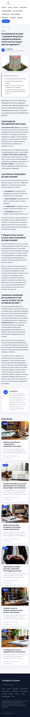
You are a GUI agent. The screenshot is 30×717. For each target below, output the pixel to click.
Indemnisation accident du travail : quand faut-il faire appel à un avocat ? (12, 569)
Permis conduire (18, 11)
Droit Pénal (23, 7)
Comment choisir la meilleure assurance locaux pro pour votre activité (13, 610)
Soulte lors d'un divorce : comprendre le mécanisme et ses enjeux (12, 444)
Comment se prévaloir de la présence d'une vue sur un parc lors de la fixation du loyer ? (15, 91)
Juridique (12, 17)
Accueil (4, 7)
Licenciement (6, 14)
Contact (5, 21)
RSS (13, 696)
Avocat (10, 7)
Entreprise (5, 17)
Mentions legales (6, 696)
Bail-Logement (16, 14)
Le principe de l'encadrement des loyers (15, 78)
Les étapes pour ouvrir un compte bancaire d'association (14, 651)
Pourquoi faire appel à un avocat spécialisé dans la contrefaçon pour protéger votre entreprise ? (14, 486)
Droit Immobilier (6, 11)
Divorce (16, 7)
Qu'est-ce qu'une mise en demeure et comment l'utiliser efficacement (12, 527)
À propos (19, 17)
